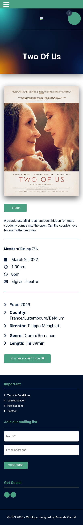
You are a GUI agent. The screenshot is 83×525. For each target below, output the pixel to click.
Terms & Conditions (18, 395)
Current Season (16, 400)
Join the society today (25, 358)
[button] (6, 4)
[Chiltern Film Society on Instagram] (13, 495)
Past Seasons (15, 405)
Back (17, 207)
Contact (12, 411)
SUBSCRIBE (16, 465)
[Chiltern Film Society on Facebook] (7, 495)
